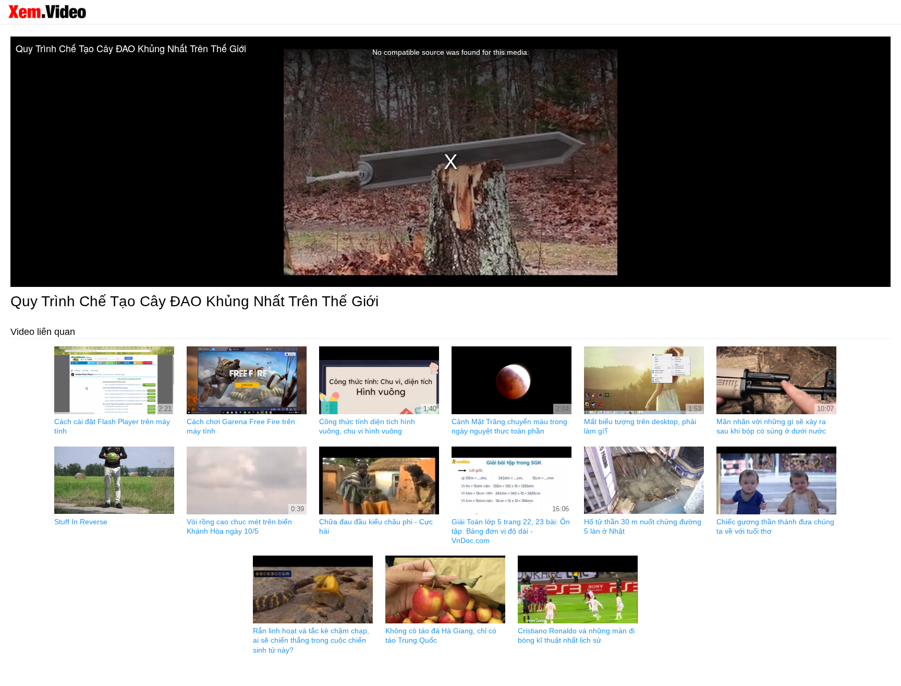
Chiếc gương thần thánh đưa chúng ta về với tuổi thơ (775, 526)
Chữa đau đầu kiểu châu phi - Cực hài (376, 526)
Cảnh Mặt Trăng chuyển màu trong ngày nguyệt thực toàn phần (509, 426)
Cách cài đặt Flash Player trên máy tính (112, 426)
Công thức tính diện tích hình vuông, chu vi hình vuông (367, 426)
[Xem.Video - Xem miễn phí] (47, 11)
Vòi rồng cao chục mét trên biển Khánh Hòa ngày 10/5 (239, 526)
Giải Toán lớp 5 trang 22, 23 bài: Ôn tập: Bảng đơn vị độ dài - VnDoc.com (511, 531)
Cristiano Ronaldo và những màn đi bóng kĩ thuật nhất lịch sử (576, 635)
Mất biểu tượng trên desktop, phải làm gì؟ (640, 426)
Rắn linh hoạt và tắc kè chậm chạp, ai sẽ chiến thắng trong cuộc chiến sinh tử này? (311, 640)
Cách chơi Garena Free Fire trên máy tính (241, 426)
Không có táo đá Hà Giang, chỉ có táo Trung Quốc (440, 635)
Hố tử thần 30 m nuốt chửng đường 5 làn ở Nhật (642, 526)
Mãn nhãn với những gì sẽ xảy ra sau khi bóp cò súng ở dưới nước (771, 426)
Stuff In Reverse (80, 521)
